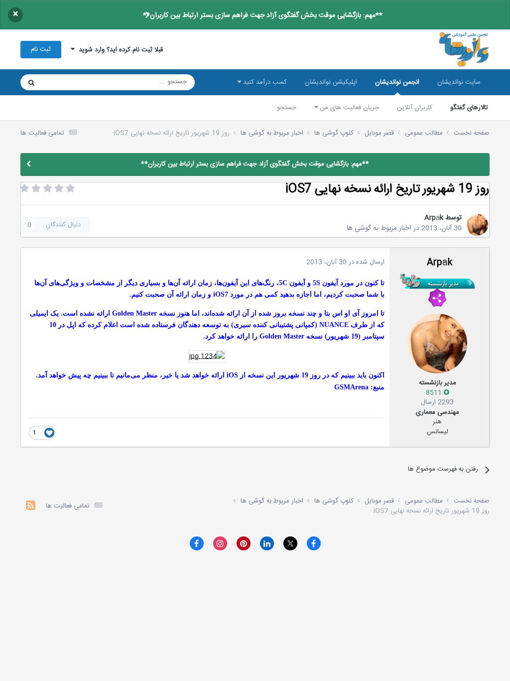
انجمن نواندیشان (397, 82)
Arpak (433, 218)
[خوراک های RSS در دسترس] (30, 507)
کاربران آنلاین (414, 107)
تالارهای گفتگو (469, 107)
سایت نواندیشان (459, 82)
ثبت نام (41, 49)
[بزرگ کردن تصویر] (207, 357)
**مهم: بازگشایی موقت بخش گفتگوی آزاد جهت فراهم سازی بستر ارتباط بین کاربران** (262, 15)
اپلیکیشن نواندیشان (331, 82)
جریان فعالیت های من (348, 107)
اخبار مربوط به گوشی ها (379, 228)
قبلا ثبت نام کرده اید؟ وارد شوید (119, 49)
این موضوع (69, 82)
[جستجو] (31, 82)
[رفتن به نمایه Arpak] (477, 225)
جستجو (286, 107)
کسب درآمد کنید (264, 82)
